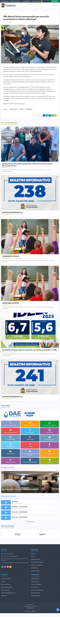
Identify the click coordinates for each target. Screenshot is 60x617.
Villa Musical (29, 109)
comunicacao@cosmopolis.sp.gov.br (11, 556)
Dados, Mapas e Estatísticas (37, 562)
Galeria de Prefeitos (35, 570)
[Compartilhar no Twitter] (47, 115)
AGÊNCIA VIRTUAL (35, 578)
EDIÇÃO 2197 (15, 501)
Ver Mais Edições (30, 521)
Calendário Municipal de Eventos (8, 593)
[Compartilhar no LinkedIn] (50, 115)
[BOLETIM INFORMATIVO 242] (30, 377)
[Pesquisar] (57, 5)
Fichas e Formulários (35, 595)
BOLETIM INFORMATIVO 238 (12, 212)
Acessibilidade (26, 1)
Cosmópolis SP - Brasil (30, 534)
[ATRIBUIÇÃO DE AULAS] (30, 236)
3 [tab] (56, 472)
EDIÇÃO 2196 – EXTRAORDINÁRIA (20, 506)
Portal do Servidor (35, 581)
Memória (33, 553)
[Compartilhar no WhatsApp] (52, 115)
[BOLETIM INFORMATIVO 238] (30, 192)
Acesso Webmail (30, 607)
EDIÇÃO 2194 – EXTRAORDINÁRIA (20, 517)
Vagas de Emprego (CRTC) (6, 587)
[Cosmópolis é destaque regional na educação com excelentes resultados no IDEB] (30, 330)
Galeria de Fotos (34, 568)
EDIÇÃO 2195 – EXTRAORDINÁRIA (20, 512)
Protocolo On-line (35, 587)
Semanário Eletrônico (15, 1)
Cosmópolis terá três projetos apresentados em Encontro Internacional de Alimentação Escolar (27, 165)
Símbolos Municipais (35, 559)
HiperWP (33, 611)
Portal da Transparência (36, 584)
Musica (21, 109)
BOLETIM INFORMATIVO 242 (12, 397)
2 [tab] (55, 472)
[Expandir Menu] (53, 5)
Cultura (6, 13)
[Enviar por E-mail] (55, 115)
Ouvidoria (3, 581)
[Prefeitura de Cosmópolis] (8, 5)
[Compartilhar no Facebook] (44, 115)
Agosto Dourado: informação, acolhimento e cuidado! (20, 489)
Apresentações (13, 109)
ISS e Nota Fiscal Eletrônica (37, 590)
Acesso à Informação (36, 1)
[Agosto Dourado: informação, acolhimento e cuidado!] (30, 482)
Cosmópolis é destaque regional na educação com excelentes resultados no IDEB (29, 350)
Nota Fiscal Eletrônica (35, 593)
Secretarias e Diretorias (6, 578)
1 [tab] (54, 472)
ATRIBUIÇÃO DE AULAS (10, 256)
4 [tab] (57, 472)
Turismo (33, 556)
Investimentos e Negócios (36, 565)
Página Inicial (5, 1)
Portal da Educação (5, 590)
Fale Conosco (4, 595)
